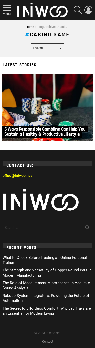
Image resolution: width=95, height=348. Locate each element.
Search (87, 228)
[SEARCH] (78, 10)
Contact (47, 341)
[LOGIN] (88, 10)
